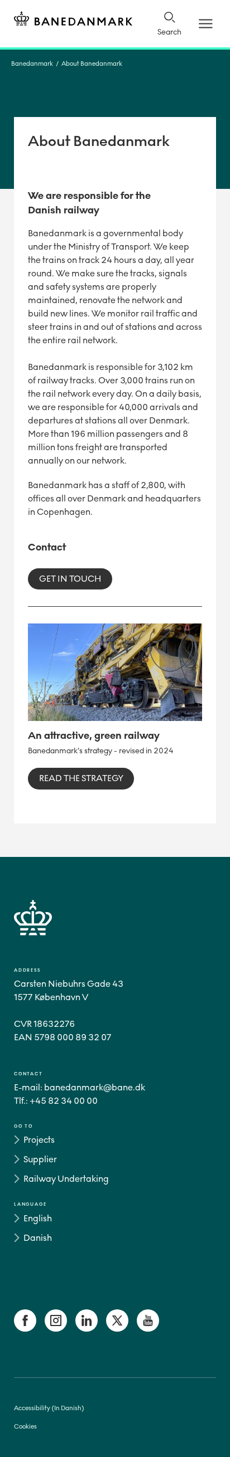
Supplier (40, 1159)
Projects (39, 1139)
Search (169, 32)
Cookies (25, 1426)
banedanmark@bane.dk (94, 1087)
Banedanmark (32, 63)
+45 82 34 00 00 (64, 1100)
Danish (37, 1237)
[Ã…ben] (205, 23)
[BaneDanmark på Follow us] (25, 1328)
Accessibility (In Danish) (49, 1408)
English (37, 1218)
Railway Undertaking (66, 1178)
